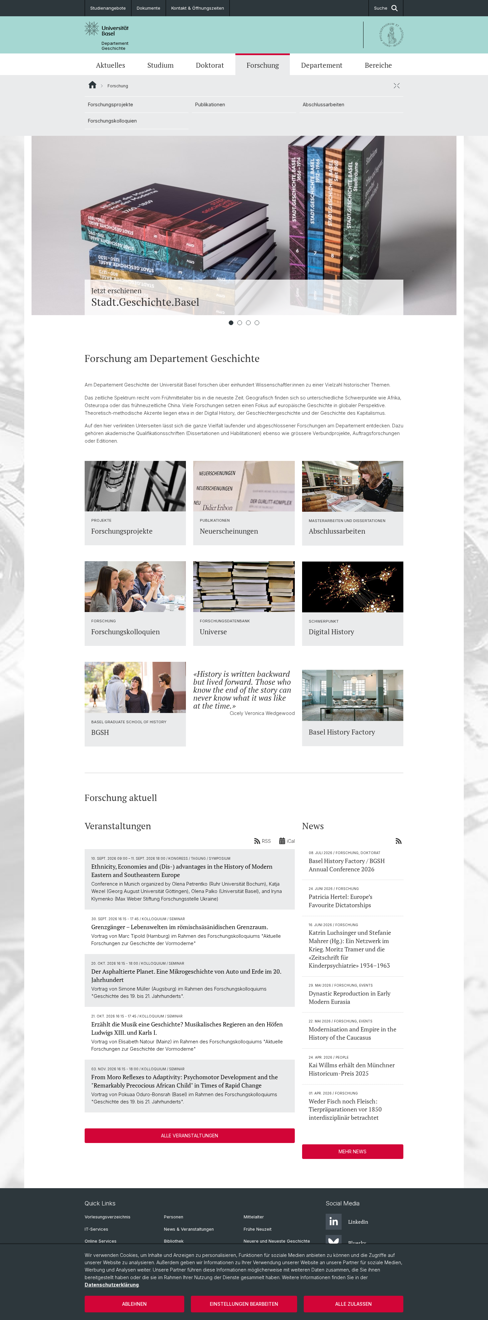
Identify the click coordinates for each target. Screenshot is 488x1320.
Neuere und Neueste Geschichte (277, 1241)
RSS (266, 841)
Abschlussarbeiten (323, 104)
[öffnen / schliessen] (396, 85)
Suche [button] (380, 8)
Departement (322, 65)
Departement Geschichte (115, 46)
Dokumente (148, 8)
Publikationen (210, 104)
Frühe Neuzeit (258, 1229)
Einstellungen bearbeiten (244, 1304)
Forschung (263, 65)
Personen (173, 1216)
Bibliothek (174, 1241)
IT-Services (96, 1229)
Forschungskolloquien (112, 121)
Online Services (101, 1241)
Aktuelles (110, 65)
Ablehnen (134, 1304)
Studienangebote (108, 8)
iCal (291, 841)
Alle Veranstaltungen (189, 1135)
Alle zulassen (353, 1304)
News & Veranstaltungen (189, 1229)
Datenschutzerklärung (112, 1284)
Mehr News (352, 1151)
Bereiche (378, 65)
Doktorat (210, 65)
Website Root (92, 84)
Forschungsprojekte (110, 104)
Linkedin (358, 1221)
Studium (160, 65)
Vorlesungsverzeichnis (107, 1216)
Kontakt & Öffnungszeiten (197, 8)
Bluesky (357, 1243)
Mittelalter (254, 1216)
